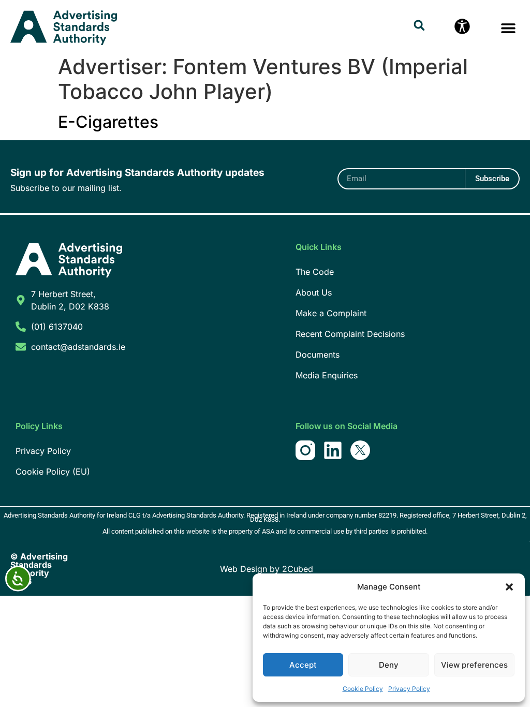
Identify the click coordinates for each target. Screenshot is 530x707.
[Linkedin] (333, 450)
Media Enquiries (327, 375)
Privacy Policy (409, 689)
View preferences (474, 665)
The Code (315, 272)
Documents (318, 354)
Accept (303, 665)
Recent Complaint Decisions (350, 334)
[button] (509, 587)
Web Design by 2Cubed (266, 569)
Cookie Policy (363, 689)
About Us (314, 292)
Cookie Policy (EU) (53, 471)
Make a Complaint (331, 313)
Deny (389, 665)
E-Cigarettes (108, 122)
